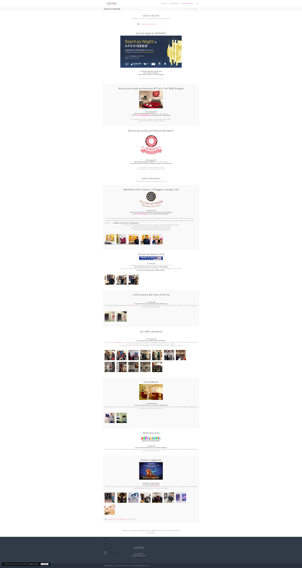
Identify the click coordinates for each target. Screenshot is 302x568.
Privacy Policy (107, 548)
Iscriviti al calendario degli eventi (149, 24)
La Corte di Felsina (142, 214)
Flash (130, 565)
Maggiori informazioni (34, 564)
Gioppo (106, 544)
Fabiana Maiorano (119, 342)
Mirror (159, 486)
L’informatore (129, 305)
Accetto (44, 564)
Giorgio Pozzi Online (112, 553)
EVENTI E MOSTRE (187, 3)
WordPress (147, 565)
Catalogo (110, 519)
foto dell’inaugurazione (121, 519)
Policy (105, 550)
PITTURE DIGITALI (174, 3)
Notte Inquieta (153, 486)
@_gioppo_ (139, 557)
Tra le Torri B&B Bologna (143, 115)
